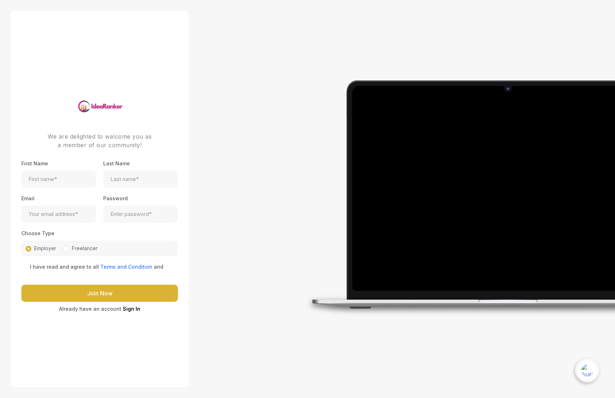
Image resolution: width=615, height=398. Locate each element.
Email (28, 198)
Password (115, 198)
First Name (34, 163)
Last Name (116, 163)
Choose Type (37, 233)
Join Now (99, 293)
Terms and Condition (126, 267)
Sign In (131, 309)
